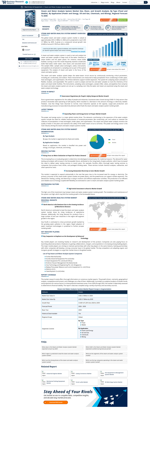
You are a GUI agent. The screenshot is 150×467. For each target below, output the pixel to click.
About (118, 2)
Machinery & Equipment (33, 7)
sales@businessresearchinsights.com (30, 66)
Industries (94, 2)
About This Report (27, 35)
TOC (23, 39)
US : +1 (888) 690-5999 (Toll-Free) (29, 61)
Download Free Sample (99, 69)
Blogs (112, 2)
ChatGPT (27, 50)
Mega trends (105, 2)
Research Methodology (29, 43)
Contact (124, 2)
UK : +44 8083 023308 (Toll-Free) (28, 63)
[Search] (146, 2)
